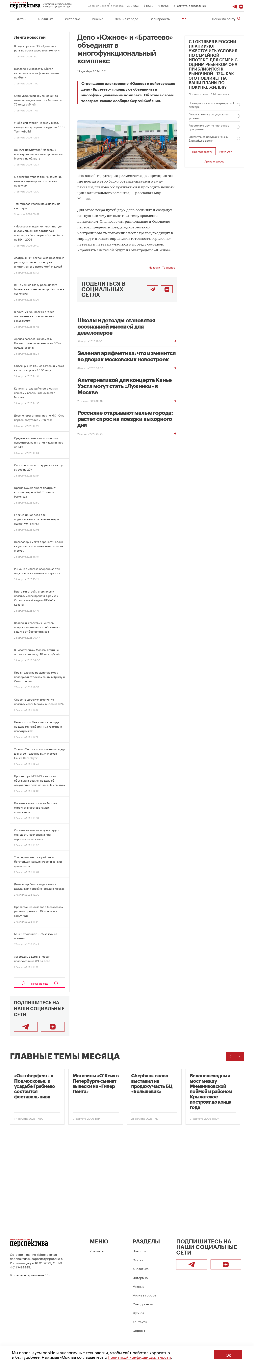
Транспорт (169, 267)
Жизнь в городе (126, 18)
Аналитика (46, 18)
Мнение (97, 18)
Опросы (139, 1330)
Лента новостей (30, 37)
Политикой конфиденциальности (139, 1356)
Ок (228, 1354)
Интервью (72, 18)
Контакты (97, 1250)
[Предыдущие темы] (230, 1056)
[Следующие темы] (239, 1056)
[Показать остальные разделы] (184, 18)
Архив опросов (214, 161)
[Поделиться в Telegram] (152, 289)
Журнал (138, 1312)
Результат (225, 151)
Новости (154, 267)
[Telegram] (235, 5)
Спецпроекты (159, 18)
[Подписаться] (241, 5)
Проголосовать (202, 151)
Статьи (20, 18)
